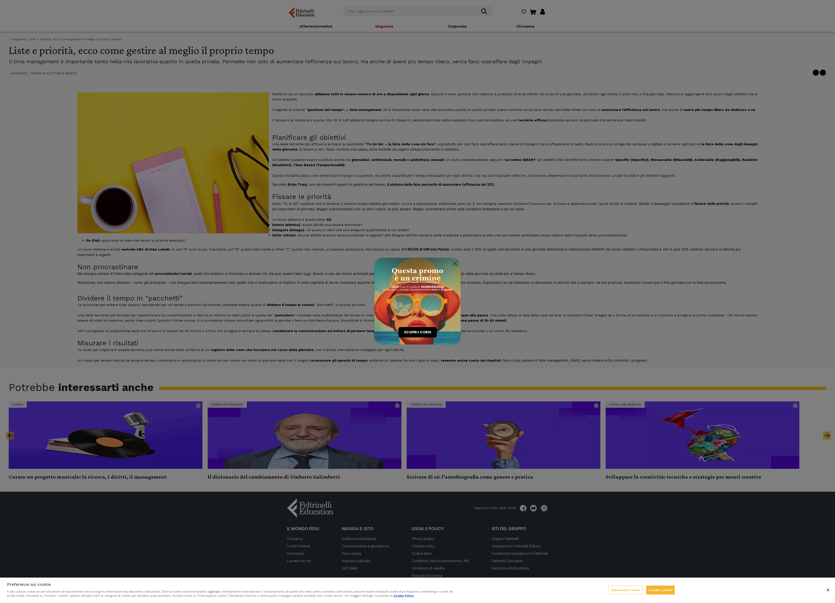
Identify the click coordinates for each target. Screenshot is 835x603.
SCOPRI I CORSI (417, 332)
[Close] (455, 263)
